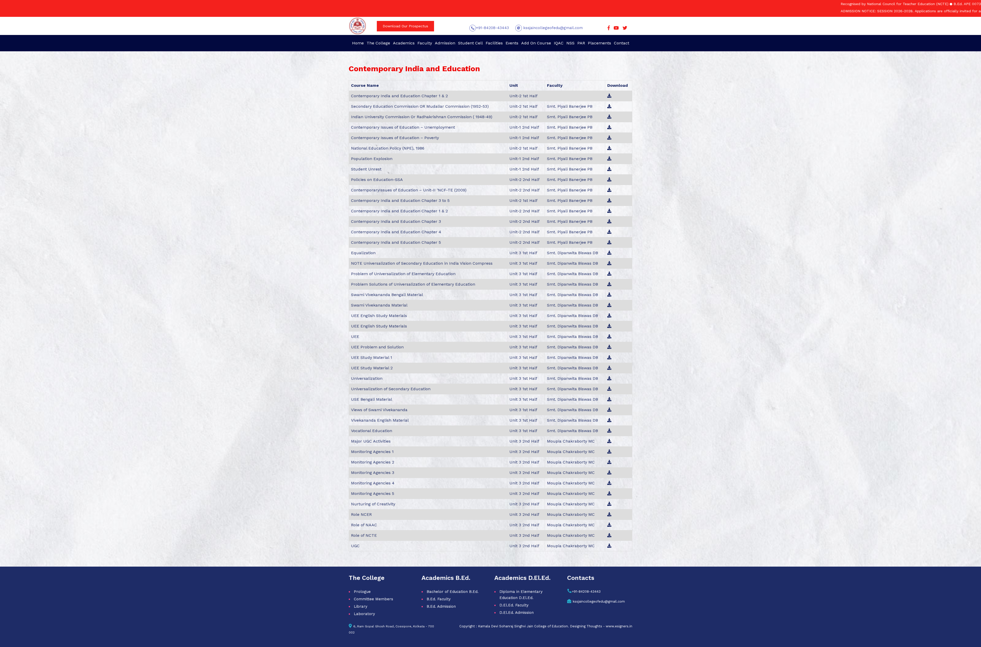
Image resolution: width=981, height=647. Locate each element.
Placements (599, 43)
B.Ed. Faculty (439, 599)
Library (360, 606)
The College (378, 43)
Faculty (424, 43)
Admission (445, 43)
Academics (404, 43)
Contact (621, 43)
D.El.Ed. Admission (516, 612)
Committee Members (373, 599)
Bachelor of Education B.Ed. (452, 591)
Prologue (362, 591)
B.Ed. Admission (441, 606)
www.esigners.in (619, 626)
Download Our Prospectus (405, 26)
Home (358, 43)
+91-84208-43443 (492, 28)
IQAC (559, 43)
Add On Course (536, 43)
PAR (581, 43)
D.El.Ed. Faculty (514, 605)
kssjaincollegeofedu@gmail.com (552, 28)
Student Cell (470, 43)
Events (512, 43)
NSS (570, 43)
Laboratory (364, 614)
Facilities (494, 43)
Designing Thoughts (586, 626)
